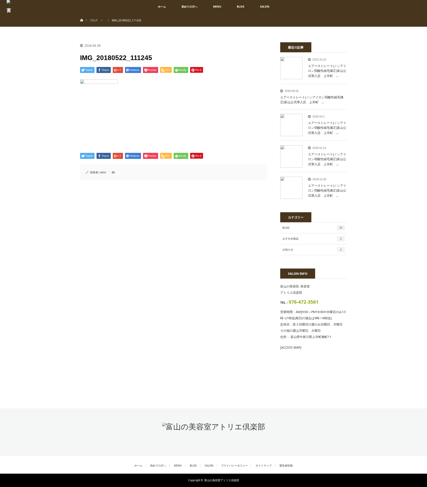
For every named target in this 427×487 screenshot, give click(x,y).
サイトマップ (264, 465)
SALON (264, 6)
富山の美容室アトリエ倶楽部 (221, 480)
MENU (217, 6)
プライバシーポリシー (234, 465)
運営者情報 (286, 465)
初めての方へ (189, 6)
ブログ (94, 20)
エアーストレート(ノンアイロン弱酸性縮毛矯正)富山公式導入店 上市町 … (327, 71)
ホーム (162, 6)
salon (102, 172)
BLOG (240, 6)
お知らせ (312, 249)
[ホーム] (81, 15)
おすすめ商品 (312, 238)
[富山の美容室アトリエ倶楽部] (213, 426)
